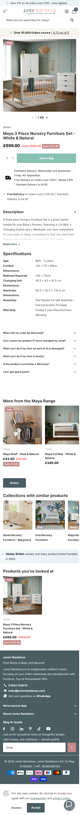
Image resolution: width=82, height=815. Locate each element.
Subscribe (72, 747)
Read (10, 244)
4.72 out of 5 (61, 32)
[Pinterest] (30, 728)
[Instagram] (12, 728)
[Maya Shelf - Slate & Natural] (22, 425)
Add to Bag (46, 158)
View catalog (5, 11)
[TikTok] (39, 728)
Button (14, 482)
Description (13, 212)
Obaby (7, 127)
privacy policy (61, 798)
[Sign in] (67, 11)
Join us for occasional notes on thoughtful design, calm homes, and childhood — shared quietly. (34, 737)
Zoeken (72, 20)
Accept (35, 807)
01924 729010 (17, 685)
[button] (13, 155)
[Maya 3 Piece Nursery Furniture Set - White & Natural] (22, 595)
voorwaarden (38, 798)
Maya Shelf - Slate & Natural (21, 454)
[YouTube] (48, 728)
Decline (16, 807)
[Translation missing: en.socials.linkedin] (21, 728)
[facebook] (4, 728)
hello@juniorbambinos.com (26, 690)
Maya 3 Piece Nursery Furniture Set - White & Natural (18, 628)
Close (39, 706)
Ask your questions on (29, 696)
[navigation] (46, 117)
